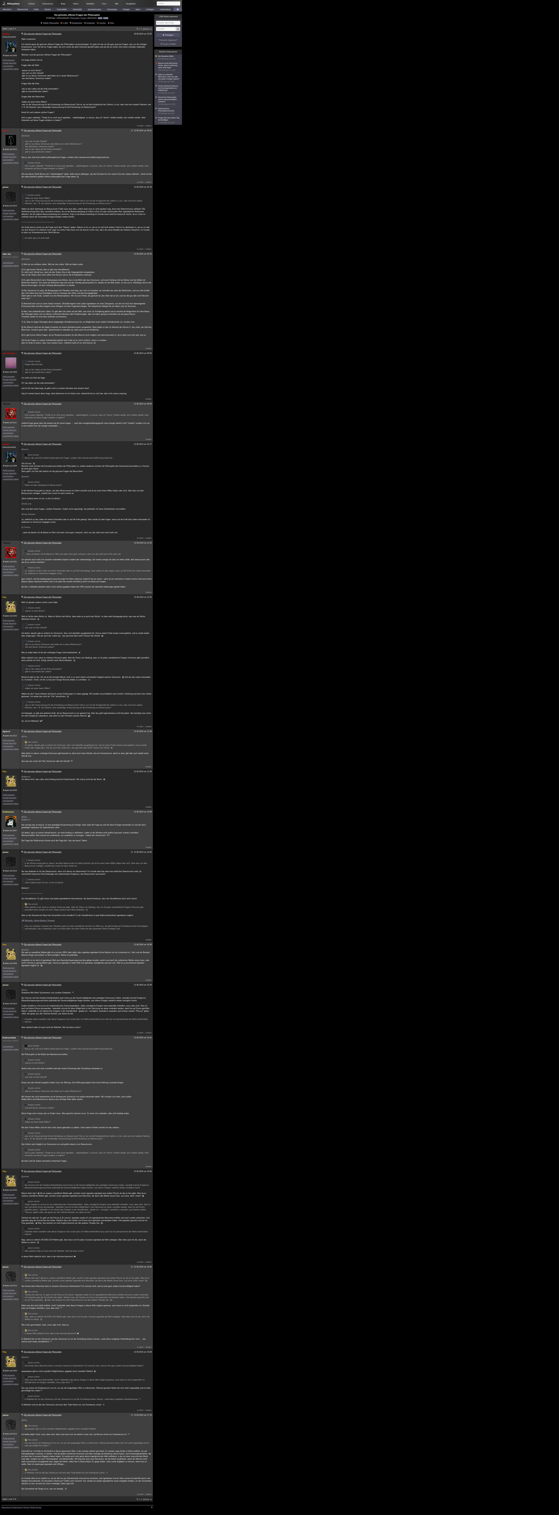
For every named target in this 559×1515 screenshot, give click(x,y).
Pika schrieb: (33, 742)
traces (5, 131)
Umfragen (150, 9)
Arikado (5, 34)
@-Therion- (26, 527)
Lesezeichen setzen (11, 69)
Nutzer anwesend (168, 17)
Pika (4, 597)
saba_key (6, 254)
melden (149, 126)
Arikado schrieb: (34, 163)
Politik (36, 9)
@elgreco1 (25, 777)
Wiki (116, 4)
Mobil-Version (36, 1507)
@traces (25, 449)
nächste (146, 29)
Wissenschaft (22, 9)
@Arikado (25, 136)
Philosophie (75, 18)
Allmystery (13, 3)
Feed (100, 18)
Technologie (112, 9)
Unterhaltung (165, 9)
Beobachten (77, 23)
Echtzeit (32, 4)
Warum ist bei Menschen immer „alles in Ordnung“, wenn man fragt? (168, 66)
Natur (138, 9)
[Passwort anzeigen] (178, 30)
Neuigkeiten (131, 4)
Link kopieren (8, 66)
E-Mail (106, 18)
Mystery (48, 9)
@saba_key (26, 504)
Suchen (102, 23)
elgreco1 (6, 731)
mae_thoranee (8, 353)
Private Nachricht (9, 63)
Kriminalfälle (62, 9)
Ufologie (126, 9)
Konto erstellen (169, 44)
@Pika (24, 736)
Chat (104, 4)
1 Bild (65, 23)
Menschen (7, 9)
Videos (75, 4)
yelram (5, 187)
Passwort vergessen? (168, 40)
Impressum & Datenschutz (11, 1507)
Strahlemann (8, 812)
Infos (112, 23)
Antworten (90, 23)
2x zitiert (140, 182)
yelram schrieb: (34, 482)
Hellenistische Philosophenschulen (166, 111)
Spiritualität (77, 9)
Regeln (26, 1507)
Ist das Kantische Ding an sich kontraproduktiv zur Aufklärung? (168, 89)
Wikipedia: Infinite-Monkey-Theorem (39, 920)
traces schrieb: (33, 455)
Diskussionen (47, 4)
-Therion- (6, 404)
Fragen (83, 18)
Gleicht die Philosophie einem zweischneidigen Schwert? (167, 100)
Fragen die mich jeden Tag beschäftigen (168, 120)
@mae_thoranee (28, 514)
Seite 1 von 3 (8, 29)
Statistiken (90, 4)
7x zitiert (140, 126)
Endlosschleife (9, 1038)
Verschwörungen (94, 9)
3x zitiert (140, 727)
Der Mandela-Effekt (167, 57)
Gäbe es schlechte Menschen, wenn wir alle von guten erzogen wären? (168, 78)
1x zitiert (140, 249)
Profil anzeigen (9, 60)
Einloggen (169, 35)
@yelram (25, 476)
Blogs (63, 4)
